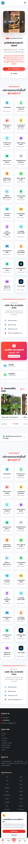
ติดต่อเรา (4, 740)
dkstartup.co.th (12, 329)
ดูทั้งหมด (22, 389)
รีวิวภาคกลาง (21, 809)
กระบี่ (7, 777)
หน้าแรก (4, 733)
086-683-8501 (12, 320)
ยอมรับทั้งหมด (14, 831)
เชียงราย (21, 799)
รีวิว (3, 736)
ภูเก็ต (21, 777)
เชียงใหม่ (7, 799)
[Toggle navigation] (25, 3)
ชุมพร (21, 788)
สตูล (7, 780)
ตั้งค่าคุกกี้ (14, 835)
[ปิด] (25, 814)
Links (3, 750)
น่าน (21, 802)
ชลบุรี (7, 806)
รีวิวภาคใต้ (21, 806)
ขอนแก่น (21, 795)
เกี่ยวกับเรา (5, 738)
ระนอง (21, 784)
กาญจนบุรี (7, 802)
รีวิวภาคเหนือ (7, 809)
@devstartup (12, 325)
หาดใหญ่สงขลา (7, 795)
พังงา (21, 780)
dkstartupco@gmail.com (15, 333)
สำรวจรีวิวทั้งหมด (15, 69)
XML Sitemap (5, 747)
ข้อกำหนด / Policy (7, 743)
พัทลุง (7, 791)
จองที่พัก (14, 74)
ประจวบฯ (21, 791)
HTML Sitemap (6, 745)
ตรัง (7, 784)
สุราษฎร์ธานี (7, 788)
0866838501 (6, 720)
